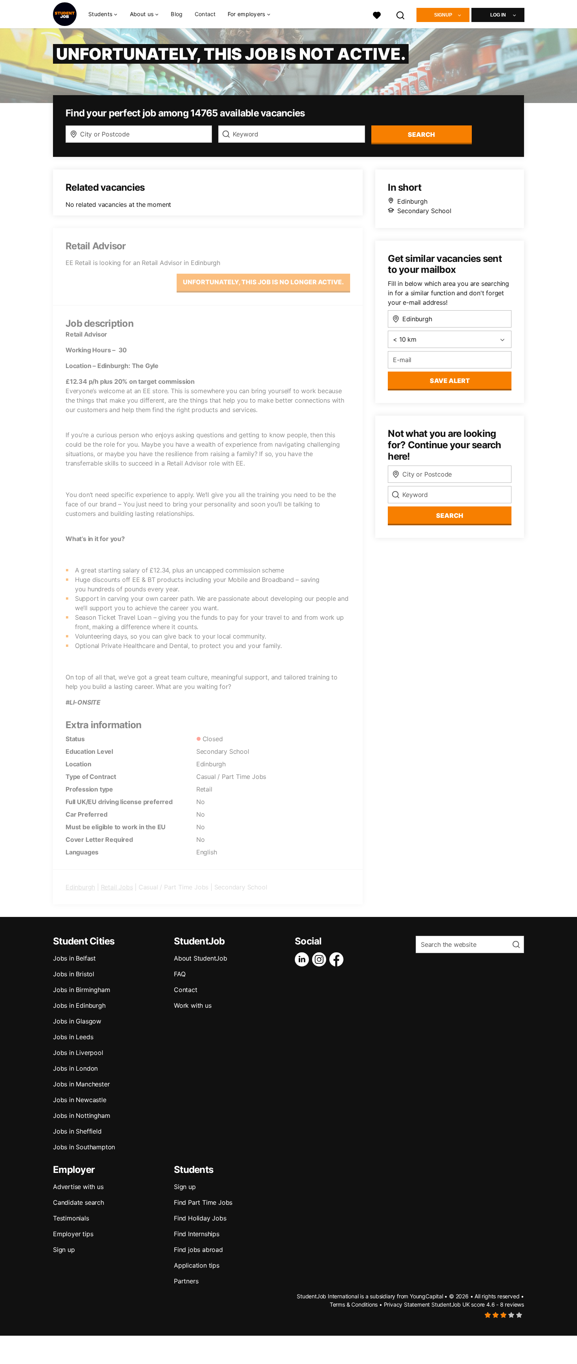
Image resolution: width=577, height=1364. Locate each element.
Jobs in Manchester (81, 1084)
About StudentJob (200, 958)
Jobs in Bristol (73, 974)
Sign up (64, 1250)
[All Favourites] (377, 14)
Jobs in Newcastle (79, 1100)
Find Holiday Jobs (200, 1218)
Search (421, 134)
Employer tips (73, 1234)
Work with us (193, 1005)
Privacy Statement (407, 1304)
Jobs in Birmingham (81, 990)
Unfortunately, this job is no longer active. (263, 282)
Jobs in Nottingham (81, 1115)
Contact (205, 14)
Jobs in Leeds (73, 1037)
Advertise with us (78, 1187)
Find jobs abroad (198, 1250)
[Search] (401, 14)
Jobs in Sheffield (77, 1131)
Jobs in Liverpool (78, 1053)
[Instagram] (320, 959)
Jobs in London (75, 1068)
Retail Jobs (117, 887)
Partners (186, 1281)
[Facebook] (338, 959)
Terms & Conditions (354, 1304)
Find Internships (196, 1234)
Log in (498, 15)
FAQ (179, 974)
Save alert (450, 381)
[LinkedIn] (303, 959)
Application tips (196, 1265)
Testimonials (71, 1218)
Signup (443, 15)
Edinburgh (80, 887)
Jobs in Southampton (84, 1147)
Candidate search (78, 1202)
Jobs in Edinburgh (79, 1005)
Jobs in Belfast (74, 958)
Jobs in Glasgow (77, 1021)
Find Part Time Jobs (203, 1202)
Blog (177, 14)
